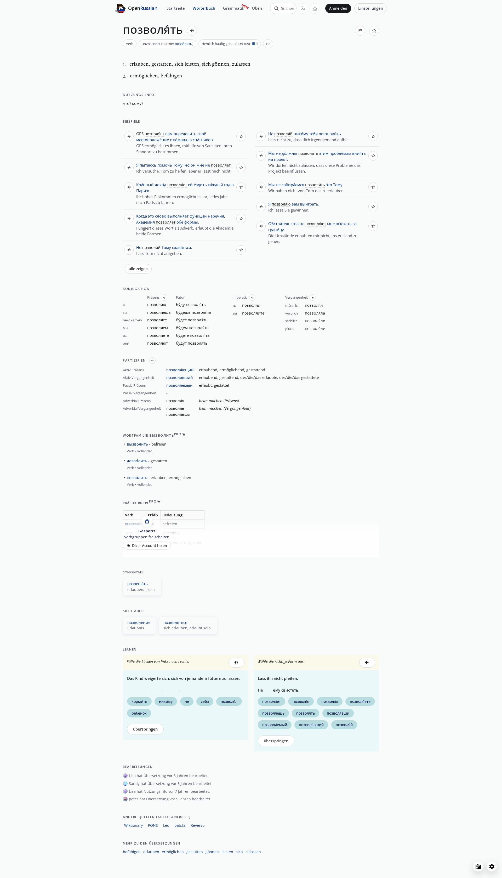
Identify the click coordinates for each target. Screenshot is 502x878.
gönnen (212, 851)
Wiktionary (133, 825)
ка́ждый (215, 184)
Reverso (197, 825)
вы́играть (309, 204)
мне (200, 165)
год (227, 184)
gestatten (194, 851)
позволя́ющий (180, 369)
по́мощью (182, 139)
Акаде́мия (145, 222)
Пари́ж (142, 190)
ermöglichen (173, 851)
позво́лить (183, 43)
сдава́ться (181, 247)
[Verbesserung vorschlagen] (360, 31)
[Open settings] (492, 866)
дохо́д (160, 184)
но (187, 165)
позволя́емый (179, 385)
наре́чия (216, 216)
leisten (227, 851)
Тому (177, 165)
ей (190, 184)
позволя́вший (179, 377)
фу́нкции (198, 216)
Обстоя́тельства (283, 223)
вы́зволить (137, 444)
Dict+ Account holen (149, 545)
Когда (141, 216)
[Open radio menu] (478, 866)
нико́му (301, 133)
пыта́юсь (148, 165)
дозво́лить (137, 460)
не (207, 165)
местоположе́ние (152, 139)
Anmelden (338, 8)
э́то (151, 216)
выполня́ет (178, 216)
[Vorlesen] (192, 31)
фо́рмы (191, 222)
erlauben (151, 851)
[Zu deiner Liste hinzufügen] (374, 31)
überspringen (145, 729)
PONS (153, 825)
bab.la (179, 825)
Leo (166, 825)
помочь (164, 165)
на (270, 159)
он (193, 165)
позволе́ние (138, 622)
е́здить (200, 184)
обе (179, 222)
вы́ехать (344, 223)
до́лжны (289, 153)
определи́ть (185, 133)
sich (239, 851)
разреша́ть (137, 583)
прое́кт (280, 159)
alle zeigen (138, 268)
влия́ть (359, 153)
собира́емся (293, 184)
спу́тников (203, 139)
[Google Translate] (303, 8)
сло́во (160, 216)
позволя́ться (175, 622)
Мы (271, 153)
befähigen (132, 851)
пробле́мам (340, 153)
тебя (313, 133)
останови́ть (330, 133)
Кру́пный (145, 184)
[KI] (315, 8)
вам (169, 133)
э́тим (323, 153)
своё (201, 133)
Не (138, 247)
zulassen (253, 851)
